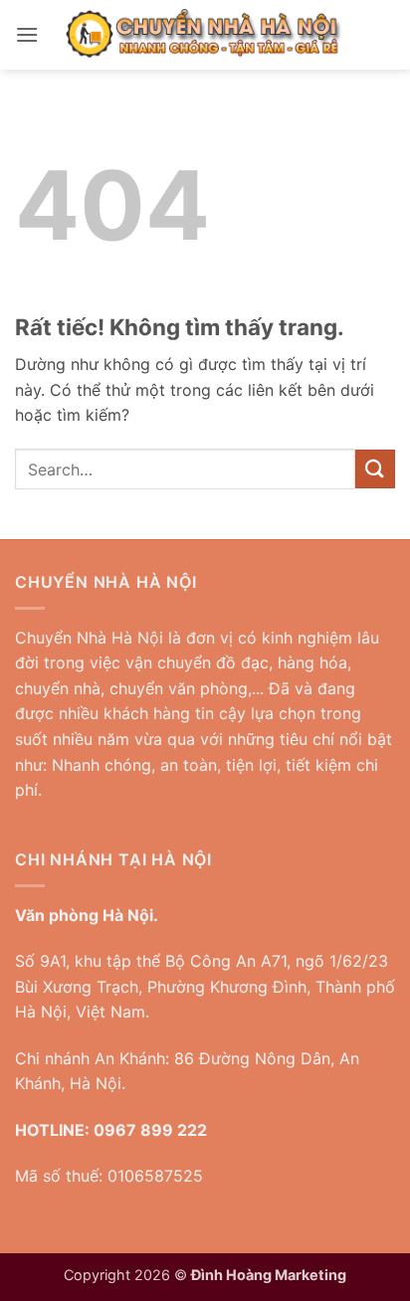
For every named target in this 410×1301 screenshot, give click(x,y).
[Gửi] (375, 469)
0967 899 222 (150, 1130)
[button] (27, 34)
